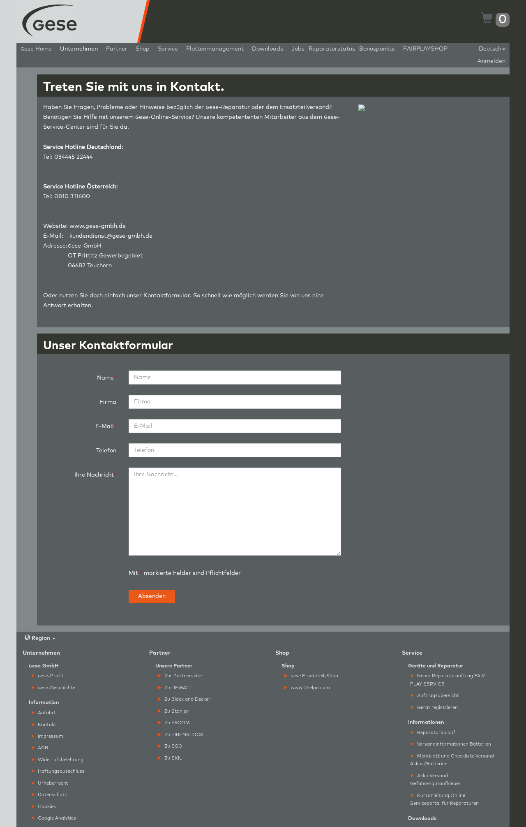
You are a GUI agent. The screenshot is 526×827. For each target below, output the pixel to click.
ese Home (36, 49)
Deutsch (490, 49)
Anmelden (491, 61)
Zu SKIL (172, 758)
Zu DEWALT (177, 688)
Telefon (106, 451)
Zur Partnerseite (182, 676)
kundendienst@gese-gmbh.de (110, 236)
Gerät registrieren (437, 707)
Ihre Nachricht (94, 475)
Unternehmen (79, 49)
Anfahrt (46, 713)
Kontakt (46, 725)
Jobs (298, 49)
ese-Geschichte (56, 688)
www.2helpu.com (309, 688)
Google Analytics (56, 818)
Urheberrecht (52, 783)
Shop (143, 49)
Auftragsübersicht (437, 695)
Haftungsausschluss (61, 771)
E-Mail (104, 426)
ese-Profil (50, 676)
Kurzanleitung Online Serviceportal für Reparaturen (444, 799)
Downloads (267, 49)
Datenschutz (52, 794)
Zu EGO (172, 746)
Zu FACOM (176, 722)
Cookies (46, 806)
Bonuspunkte (377, 49)
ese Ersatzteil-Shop (314, 676)
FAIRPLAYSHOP (425, 49)
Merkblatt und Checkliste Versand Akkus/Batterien (452, 760)
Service (168, 49)
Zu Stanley (176, 711)
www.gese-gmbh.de (97, 226)
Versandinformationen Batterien (453, 744)
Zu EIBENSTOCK (183, 734)
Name (105, 378)
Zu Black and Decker (186, 699)
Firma (107, 402)
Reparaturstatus (332, 49)
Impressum (50, 736)
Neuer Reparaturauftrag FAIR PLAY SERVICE (447, 680)
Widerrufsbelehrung (60, 760)
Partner (116, 49)
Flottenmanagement (215, 49)
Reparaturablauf (435, 732)
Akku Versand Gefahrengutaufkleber (435, 780)
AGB (42, 748)
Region (40, 638)
